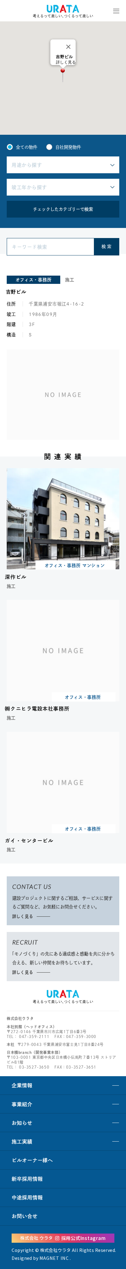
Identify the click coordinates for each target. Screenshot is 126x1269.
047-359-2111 (34, 1036)
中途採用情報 (27, 1197)
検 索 (106, 246)
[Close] (68, 46)
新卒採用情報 (27, 1178)
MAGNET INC (54, 1258)
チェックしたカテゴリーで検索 (63, 209)
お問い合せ (24, 1216)
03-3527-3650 (34, 1067)
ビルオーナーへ (32, 1160)
